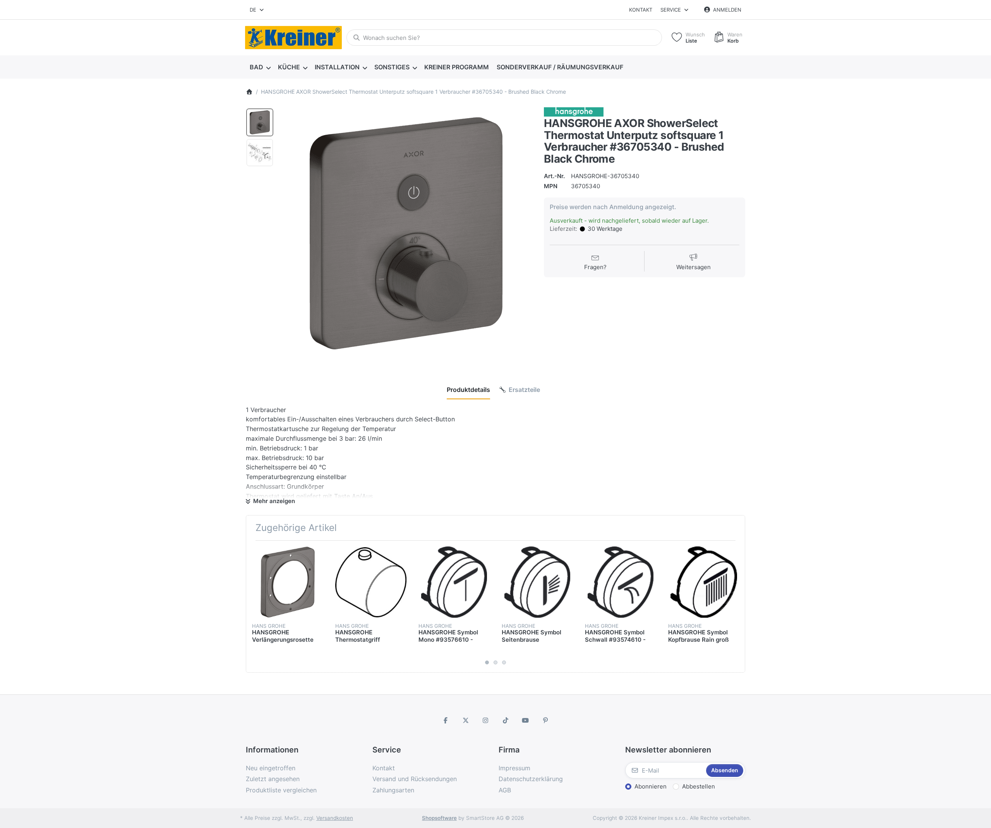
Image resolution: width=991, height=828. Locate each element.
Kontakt (640, 10)
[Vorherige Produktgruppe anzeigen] (254, 606)
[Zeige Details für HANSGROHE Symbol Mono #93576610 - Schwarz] (454, 582)
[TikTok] (505, 720)
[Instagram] (485, 720)
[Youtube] (525, 720)
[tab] (468, 389)
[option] (260, 122)
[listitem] (406, 233)
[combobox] (257, 9)
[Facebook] (445, 720)
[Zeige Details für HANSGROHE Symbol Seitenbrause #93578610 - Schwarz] (537, 582)
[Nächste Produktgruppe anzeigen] (736, 606)
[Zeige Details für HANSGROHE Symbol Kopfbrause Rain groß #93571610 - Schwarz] (703, 582)
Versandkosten (334, 818)
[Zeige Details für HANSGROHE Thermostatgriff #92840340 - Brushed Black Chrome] (370, 582)
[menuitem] (260, 67)
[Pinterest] (545, 720)
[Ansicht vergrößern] (406, 233)
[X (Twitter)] (465, 720)
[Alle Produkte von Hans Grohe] (574, 111)
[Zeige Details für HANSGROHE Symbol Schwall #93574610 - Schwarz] (620, 582)
